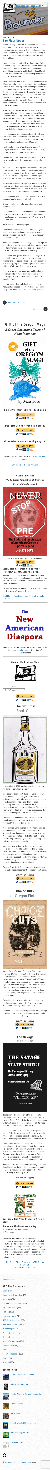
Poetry (5, 1350)
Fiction (6, 1312)
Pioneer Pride (8, 1345)
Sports (5, 1358)
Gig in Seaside (17, 1413)
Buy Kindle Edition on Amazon (25, 465)
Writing (6, 1362)
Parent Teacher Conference (22, 1374)
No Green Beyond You (20, 1433)
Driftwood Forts (10, 1308)
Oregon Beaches (10, 1333)
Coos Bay (7, 1299)
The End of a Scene (14, 303)
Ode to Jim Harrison (19, 1384)
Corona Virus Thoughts (13, 1303)
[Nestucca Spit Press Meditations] (25, 12)
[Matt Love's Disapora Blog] (25, 645)
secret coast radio (11, 1354)
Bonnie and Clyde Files (12, 1295)
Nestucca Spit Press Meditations (18, 1462)
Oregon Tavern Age (11, 1341)
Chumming (39, 309)
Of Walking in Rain (10, 1329)
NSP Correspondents (12, 1320)
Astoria (6, 1291)
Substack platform (20, 650)
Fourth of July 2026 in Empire (23, 1423)
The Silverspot (17, 1404)
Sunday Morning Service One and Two (27, 1394)
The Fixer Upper (13, 40)
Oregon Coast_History (12, 1337)
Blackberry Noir (17, 1442)
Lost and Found (9, 1316)
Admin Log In (8, 1279)
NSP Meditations (10, 1324)
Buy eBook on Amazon (25, 1267)
